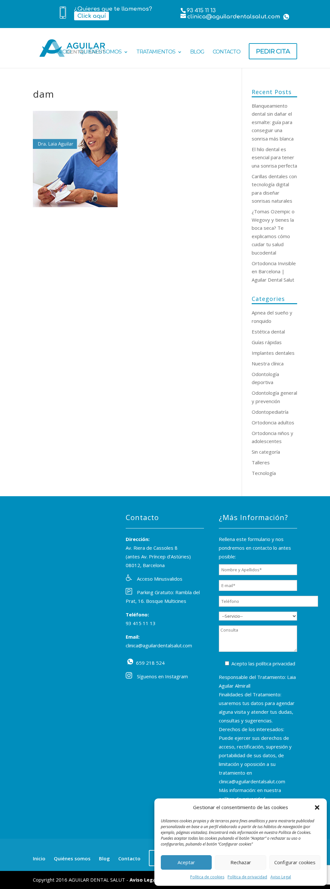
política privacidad (275, 663)
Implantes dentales (273, 353)
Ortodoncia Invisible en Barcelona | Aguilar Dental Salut (274, 271)
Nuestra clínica (268, 363)
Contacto (226, 52)
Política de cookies (207, 877)
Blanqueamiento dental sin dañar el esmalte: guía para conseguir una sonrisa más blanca (273, 122)
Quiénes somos (100, 52)
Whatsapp (286, 17)
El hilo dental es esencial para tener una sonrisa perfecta (274, 157)
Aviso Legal (280, 877)
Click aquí (91, 16)
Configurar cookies (294, 862)
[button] (317, 807)
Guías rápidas (267, 342)
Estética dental (268, 331)
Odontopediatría (270, 412)
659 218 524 (130, 661)
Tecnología (264, 473)
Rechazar (240, 862)
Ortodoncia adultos (273, 422)
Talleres (261, 462)
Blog (197, 52)
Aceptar (186, 862)
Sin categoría (266, 452)
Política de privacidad (247, 877)
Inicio (63, 52)
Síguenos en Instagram (162, 676)
